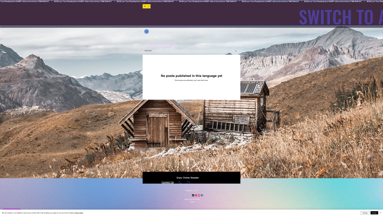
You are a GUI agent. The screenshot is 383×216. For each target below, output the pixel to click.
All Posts (148, 51)
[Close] (380, 212)
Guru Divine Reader (188, 177)
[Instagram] (196, 195)
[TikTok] (193, 195)
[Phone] (180, 182)
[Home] (146, 31)
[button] (236, 51)
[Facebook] (202, 195)
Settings (365, 213)
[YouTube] (199, 195)
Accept (374, 213)
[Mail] (188, 182)
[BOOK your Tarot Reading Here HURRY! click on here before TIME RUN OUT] (191, 1)
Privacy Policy (79, 213)
